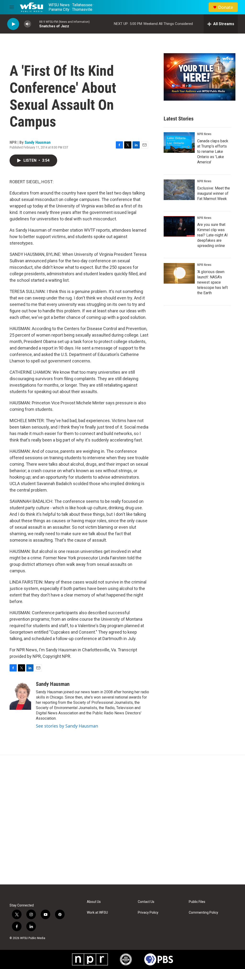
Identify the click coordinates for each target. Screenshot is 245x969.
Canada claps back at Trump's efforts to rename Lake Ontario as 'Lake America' (212, 151)
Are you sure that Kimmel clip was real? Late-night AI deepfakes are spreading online (212, 235)
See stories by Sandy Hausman (67, 726)
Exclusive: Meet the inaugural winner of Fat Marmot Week (213, 193)
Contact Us (146, 902)
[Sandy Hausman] (20, 695)
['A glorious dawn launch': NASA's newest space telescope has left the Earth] (179, 273)
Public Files (197, 902)
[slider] (35, 23)
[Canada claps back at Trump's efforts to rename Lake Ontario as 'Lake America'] (179, 142)
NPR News (204, 134)
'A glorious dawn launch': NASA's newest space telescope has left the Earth (212, 282)
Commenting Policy (203, 912)
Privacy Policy (148, 912)
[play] (13, 24)
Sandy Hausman (37, 142)
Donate (225, 7)
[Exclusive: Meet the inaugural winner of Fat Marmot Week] (179, 189)
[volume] (27, 24)
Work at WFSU (97, 912)
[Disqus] (122, 820)
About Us (94, 902)
